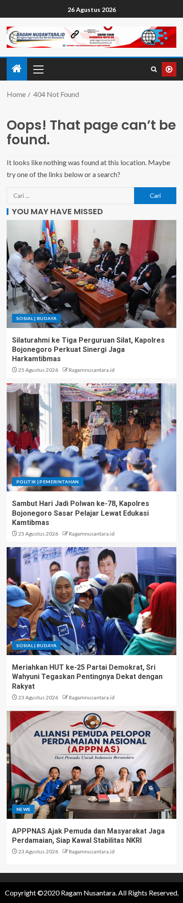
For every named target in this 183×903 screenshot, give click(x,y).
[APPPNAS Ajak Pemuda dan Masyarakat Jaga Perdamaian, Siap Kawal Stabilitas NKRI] (91, 765)
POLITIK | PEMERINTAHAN (47, 481)
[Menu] (38, 69)
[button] (38, 69)
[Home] (17, 68)
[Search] (153, 69)
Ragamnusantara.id (92, 370)
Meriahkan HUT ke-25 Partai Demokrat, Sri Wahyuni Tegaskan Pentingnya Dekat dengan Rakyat (87, 677)
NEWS (23, 809)
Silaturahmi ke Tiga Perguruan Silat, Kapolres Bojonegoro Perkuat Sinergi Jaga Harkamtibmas (88, 349)
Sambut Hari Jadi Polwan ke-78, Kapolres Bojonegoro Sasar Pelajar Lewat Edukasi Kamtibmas (80, 513)
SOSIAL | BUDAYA (36, 318)
